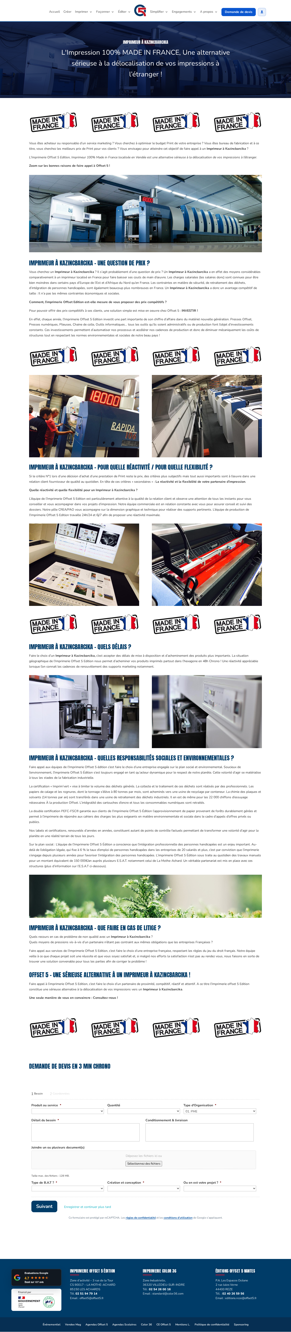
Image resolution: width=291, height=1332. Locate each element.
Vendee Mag (73, 1324)
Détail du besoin (45, 1120)
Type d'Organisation (199, 1105)
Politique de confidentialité (212, 1324)
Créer (67, 12)
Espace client (262, 12)
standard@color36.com (167, 1294)
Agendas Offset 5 (96, 1324)
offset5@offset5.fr (92, 1298)
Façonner (103, 12)
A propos (206, 12)
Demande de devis (238, 12)
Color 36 (146, 1324)
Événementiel (51, 1324)
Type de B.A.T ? (44, 1183)
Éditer (122, 12)
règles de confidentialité (141, 1217)
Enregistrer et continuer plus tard (87, 1207)
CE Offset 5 (163, 1324)
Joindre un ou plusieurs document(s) (58, 1148)
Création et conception (125, 1183)
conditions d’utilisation (178, 1217)
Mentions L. (182, 1324)
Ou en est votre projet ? (202, 1183)
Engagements (182, 12)
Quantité (113, 1105)
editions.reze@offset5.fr (241, 1298)
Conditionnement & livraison (167, 1120)
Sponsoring (241, 1324)
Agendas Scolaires (124, 1324)
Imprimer (81, 12)
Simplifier (157, 12)
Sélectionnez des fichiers (143, 1164)
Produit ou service (46, 1105)
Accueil (54, 12)
